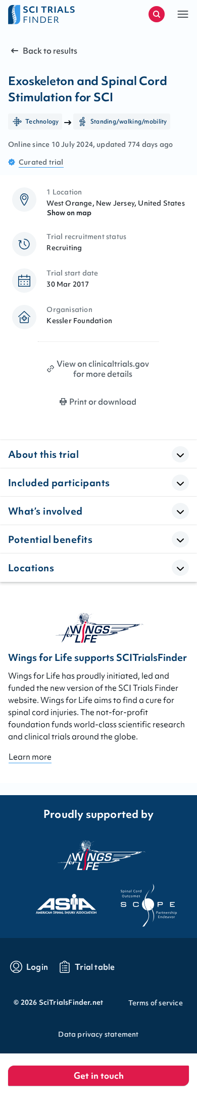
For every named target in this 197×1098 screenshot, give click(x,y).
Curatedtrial (41, 162)
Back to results (50, 50)
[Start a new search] (156, 14)
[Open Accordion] (180, 454)
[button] (183, 14)
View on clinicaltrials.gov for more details (103, 368)
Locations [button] (31, 568)
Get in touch (99, 1075)
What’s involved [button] (45, 511)
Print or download (102, 401)
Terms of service (155, 1002)
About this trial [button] (43, 454)
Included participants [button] (59, 483)
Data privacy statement (98, 1034)
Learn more (30, 756)
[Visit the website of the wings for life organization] (98, 855)
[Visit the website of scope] (139, 901)
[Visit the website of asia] (57, 901)
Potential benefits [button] (50, 539)
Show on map (69, 212)
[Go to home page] (53, 14)
